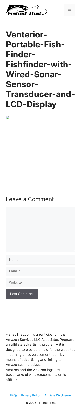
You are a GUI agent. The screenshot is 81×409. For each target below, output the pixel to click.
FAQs (13, 395)
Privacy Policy (31, 395)
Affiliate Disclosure (58, 395)
